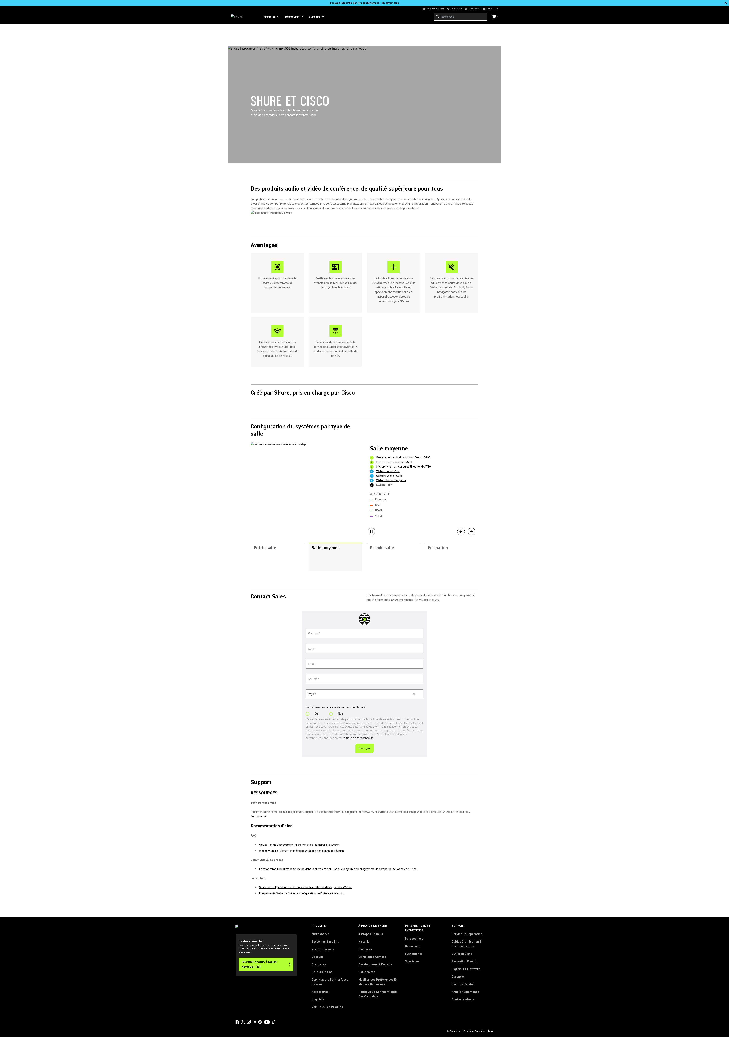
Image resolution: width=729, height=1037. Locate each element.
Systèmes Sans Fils (325, 942)
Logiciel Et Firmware (466, 969)
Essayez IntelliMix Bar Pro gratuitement (364, 3)
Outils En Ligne (462, 954)
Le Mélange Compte (372, 957)
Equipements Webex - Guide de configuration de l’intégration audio (301, 893)
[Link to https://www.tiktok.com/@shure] (273, 1022)
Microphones (320, 934)
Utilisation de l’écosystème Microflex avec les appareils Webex (299, 845)
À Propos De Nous (370, 934)
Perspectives (414, 938)
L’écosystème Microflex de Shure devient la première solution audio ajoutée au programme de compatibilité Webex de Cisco (338, 869)
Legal (491, 1031)
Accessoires (320, 992)
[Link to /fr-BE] (243, 16)
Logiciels (318, 999)
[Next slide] (471, 531)
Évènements (413, 954)
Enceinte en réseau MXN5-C (394, 462)
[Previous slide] (461, 531)
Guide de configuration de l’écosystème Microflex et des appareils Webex (305, 887)
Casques (317, 957)
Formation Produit (464, 961)
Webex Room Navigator (391, 480)
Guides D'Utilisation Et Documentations (467, 944)
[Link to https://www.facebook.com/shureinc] (237, 1022)
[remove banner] (726, 3)
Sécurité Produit (463, 984)
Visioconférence (323, 949)
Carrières (365, 949)
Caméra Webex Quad (389, 476)
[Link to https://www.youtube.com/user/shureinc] (267, 1022)
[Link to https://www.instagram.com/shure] (249, 1022)
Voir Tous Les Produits (327, 1007)
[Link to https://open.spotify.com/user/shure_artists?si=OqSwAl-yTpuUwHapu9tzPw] (260, 1022)
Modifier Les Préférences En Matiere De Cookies (378, 982)
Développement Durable (375, 964)
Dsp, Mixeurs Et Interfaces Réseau (330, 982)
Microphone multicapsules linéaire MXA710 (403, 467)
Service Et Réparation (467, 934)
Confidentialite (454, 1031)
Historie (363, 942)
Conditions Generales (474, 1031)
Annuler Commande (465, 992)
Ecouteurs (319, 964)
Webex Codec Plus (388, 471)
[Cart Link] (494, 17)
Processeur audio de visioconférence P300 (403, 457)
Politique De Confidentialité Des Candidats (377, 994)
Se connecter (259, 816)
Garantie (458, 976)
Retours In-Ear (322, 972)
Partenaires (366, 972)
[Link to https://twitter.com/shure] (243, 1022)
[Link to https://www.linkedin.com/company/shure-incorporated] (254, 1022)
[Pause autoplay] (371, 531)
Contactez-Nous (463, 999)
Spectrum (412, 961)
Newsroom (412, 946)
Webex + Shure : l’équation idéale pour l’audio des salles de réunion (301, 851)
